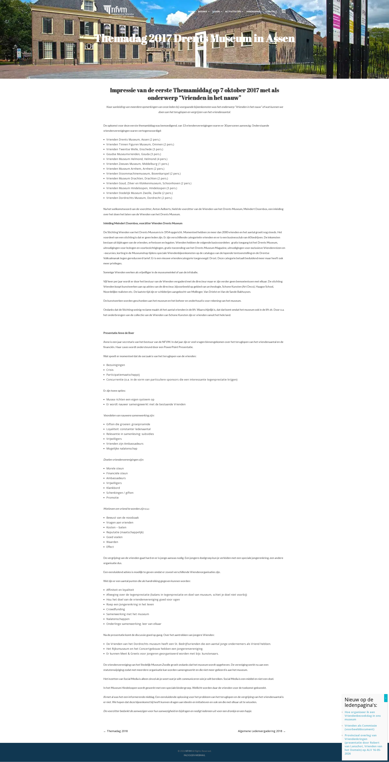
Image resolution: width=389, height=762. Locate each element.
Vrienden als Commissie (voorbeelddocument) (361, 727)
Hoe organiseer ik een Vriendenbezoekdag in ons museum (363, 715)
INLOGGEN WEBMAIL (194, 755)
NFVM (189, 751)
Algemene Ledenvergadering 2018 (262, 731)
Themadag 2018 (115, 731)
